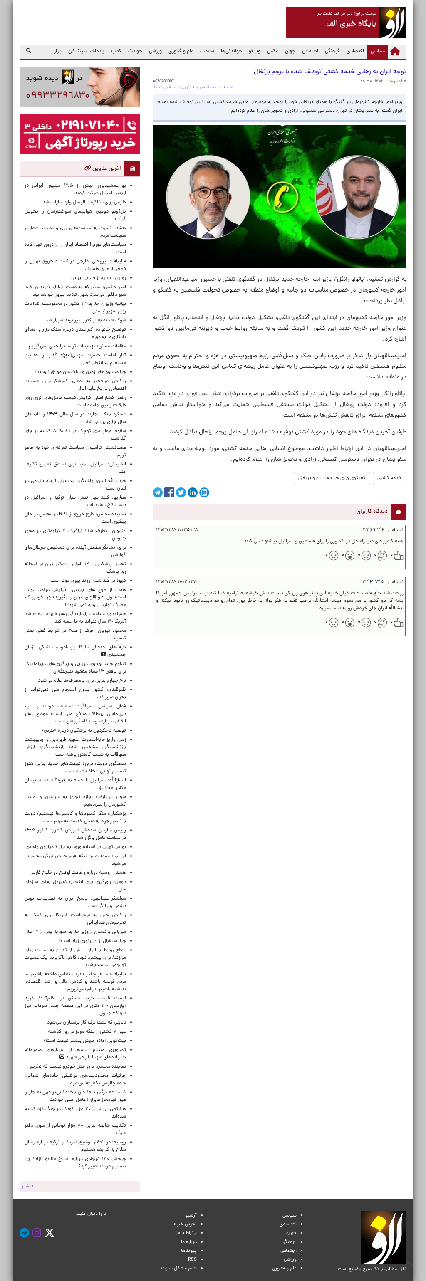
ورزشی (155, 51)
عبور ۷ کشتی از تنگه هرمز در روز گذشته (87, 1032)
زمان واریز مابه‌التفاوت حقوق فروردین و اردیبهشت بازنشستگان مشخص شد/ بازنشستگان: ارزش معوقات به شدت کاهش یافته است (75, 747)
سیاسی (376, 51)
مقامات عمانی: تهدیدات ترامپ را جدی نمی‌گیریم (77, 346)
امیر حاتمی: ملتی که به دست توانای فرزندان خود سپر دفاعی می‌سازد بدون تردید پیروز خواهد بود (75, 291)
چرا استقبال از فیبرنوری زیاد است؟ (92, 941)
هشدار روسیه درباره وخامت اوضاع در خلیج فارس (78, 873)
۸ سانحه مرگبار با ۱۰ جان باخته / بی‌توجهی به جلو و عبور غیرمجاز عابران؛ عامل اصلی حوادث (75, 1096)
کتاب (116, 51)
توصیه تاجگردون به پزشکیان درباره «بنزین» (83, 730)
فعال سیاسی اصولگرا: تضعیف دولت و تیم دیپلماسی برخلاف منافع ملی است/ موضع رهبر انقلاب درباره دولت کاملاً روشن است (75, 714)
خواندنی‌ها (231, 51)
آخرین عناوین (106, 168)
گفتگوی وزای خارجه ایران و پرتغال (332, 478)
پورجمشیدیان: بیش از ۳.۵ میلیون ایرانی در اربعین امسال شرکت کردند (75, 189)
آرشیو (191, 1215)
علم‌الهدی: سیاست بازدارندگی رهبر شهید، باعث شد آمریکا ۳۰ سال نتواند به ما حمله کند (75, 618)
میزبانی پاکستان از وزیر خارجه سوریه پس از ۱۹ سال (75, 932)
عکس (272, 51)
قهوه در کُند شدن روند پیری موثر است (87, 581)
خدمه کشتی (389, 478)
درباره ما (189, 1242)
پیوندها (189, 1251)
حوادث (135, 51)
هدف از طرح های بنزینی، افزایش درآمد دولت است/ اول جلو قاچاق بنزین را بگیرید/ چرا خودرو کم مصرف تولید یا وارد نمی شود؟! (75, 597)
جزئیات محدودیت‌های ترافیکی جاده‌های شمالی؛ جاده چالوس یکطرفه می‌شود (75, 1079)
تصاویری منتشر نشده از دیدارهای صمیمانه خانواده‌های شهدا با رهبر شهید (75, 1053)
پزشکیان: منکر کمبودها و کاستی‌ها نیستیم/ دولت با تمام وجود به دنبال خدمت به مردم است (75, 817)
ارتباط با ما (186, 1233)
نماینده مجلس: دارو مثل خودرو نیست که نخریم (76, 1067)
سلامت (207, 51)
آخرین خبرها (184, 1224)
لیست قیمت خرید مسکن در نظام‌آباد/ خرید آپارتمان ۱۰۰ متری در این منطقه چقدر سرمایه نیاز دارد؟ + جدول (75, 1006)
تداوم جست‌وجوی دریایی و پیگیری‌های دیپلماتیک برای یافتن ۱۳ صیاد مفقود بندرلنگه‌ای (75, 667)
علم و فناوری (180, 51)
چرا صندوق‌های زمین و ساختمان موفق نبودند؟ (80, 372)
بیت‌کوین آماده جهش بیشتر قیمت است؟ (84, 1041)
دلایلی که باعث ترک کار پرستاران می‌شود (85, 1022)
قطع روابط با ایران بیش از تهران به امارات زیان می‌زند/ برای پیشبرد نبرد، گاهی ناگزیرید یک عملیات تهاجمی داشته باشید (75, 958)
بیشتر (27, 1186)
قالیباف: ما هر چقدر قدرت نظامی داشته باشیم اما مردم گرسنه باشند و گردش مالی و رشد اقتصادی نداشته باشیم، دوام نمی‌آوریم (75, 982)
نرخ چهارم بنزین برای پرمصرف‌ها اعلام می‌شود (82, 681)
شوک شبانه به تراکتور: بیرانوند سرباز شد (85, 320)
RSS (192, 1260)
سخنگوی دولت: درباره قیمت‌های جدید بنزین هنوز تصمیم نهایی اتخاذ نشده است (75, 767)
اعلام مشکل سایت (179, 1268)
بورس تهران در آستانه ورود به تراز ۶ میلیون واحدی (75, 847)
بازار (58, 51)
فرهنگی (332, 51)
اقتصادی (355, 51)
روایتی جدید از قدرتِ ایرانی (98, 278)
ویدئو (254, 51)
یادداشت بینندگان (86, 51)
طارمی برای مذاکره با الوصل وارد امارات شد (83, 202)
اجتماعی (310, 51)
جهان (290, 51)
